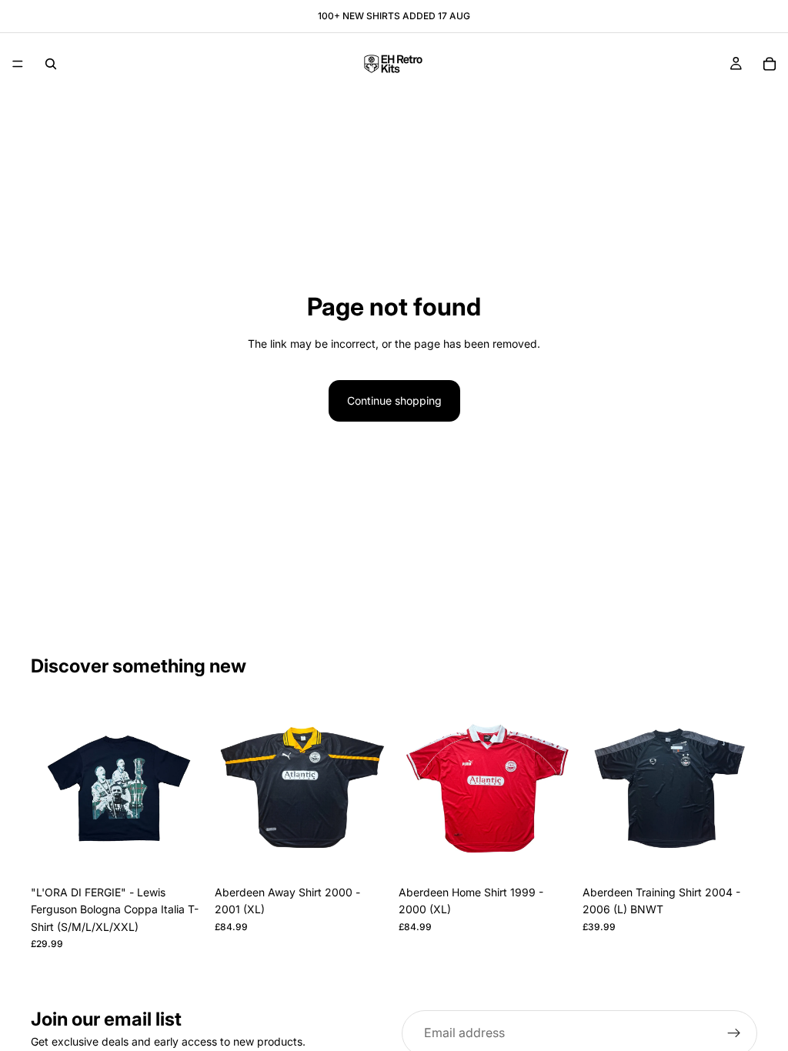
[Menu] (17, 64)
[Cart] (769, 64)
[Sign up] (734, 1033)
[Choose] (181, 854)
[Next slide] (188, 791)
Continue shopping (394, 400)
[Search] (51, 64)
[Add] (365, 854)
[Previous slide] (48, 791)
